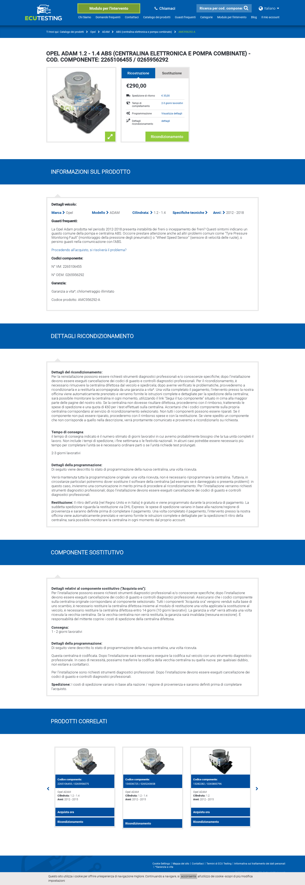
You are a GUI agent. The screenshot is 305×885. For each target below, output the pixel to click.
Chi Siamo (84, 17)
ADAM (106, 31)
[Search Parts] (246, 8)
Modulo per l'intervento (108, 8)
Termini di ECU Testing (219, 863)
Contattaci (132, 17)
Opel (93, 31)
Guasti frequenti (185, 17)
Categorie (206, 17)
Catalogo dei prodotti (156, 17)
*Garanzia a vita (164, 867)
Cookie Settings (161, 863)
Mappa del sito (181, 863)
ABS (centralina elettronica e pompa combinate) (144, 31)
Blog (254, 17)
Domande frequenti (108, 17)
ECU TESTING (49, 15)
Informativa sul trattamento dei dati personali (259, 863)
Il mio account (270, 17)
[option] (85, 787)
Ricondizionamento (167, 136)
